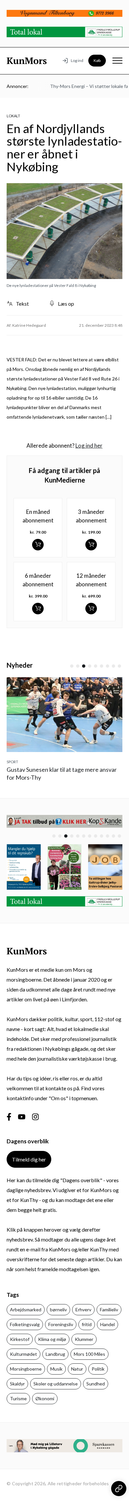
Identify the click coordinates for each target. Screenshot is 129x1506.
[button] (71, 666)
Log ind (77, 60)
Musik (56, 1369)
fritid (87, 1324)
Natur (77, 1369)
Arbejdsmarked (25, 1309)
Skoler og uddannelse (55, 1383)
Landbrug (55, 1354)
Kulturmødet (23, 1354)
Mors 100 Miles (89, 1354)
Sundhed (95, 1383)
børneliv (58, 1309)
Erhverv (83, 1309)
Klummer (84, 1339)
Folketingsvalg (25, 1324)
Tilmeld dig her (29, 1159)
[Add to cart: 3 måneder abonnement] (91, 544)
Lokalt (13, 116)
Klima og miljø (52, 1339)
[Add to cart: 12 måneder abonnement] (91, 608)
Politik (98, 1369)
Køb (97, 60)
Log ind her (89, 445)
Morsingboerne (26, 1369)
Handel (107, 1324)
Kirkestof (19, 1339)
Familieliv (109, 1309)
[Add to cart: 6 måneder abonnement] (38, 608)
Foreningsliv (60, 1324)
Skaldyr (17, 1383)
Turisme (18, 1398)
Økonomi (44, 1398)
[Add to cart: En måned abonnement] (38, 544)
